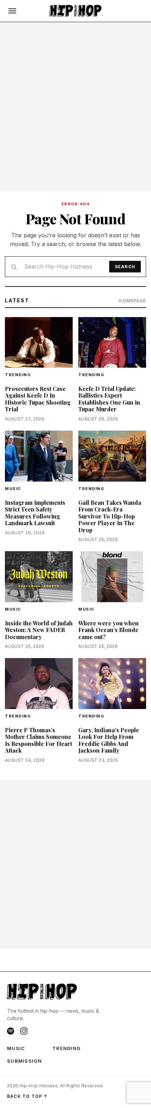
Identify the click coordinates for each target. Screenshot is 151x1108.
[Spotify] (10, 1031)
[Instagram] (23, 1031)
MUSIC (16, 1048)
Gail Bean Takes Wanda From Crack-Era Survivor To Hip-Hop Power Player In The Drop (109, 516)
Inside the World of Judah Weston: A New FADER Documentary (39, 629)
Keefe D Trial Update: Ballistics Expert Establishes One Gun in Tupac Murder (109, 399)
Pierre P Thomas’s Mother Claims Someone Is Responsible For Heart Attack (38, 740)
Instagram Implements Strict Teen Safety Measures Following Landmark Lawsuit (35, 513)
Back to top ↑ (27, 1096)
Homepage (132, 300)
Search (125, 266)
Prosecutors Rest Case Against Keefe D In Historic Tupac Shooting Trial (38, 399)
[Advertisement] (75, 106)
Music (13, 488)
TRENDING (18, 374)
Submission (24, 1061)
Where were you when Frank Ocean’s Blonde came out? (108, 629)
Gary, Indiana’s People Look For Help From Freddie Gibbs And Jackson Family (108, 740)
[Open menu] (12, 11)
